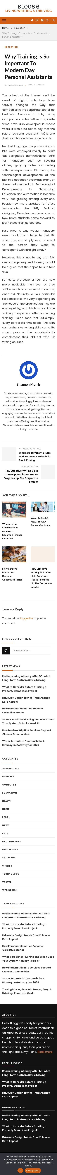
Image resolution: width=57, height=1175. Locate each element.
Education (11, 47)
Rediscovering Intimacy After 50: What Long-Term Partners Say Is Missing (26, 678)
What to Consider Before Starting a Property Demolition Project (24, 689)
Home (5, 809)
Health (7, 801)
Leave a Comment (36, 84)
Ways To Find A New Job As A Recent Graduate (40, 521)
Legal (6, 817)
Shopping (8, 857)
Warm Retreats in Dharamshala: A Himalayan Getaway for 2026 (23, 743)
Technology (10, 873)
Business (8, 776)
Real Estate (10, 849)
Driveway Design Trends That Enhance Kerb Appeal (26, 700)
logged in (26, 618)
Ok (20, 1170)
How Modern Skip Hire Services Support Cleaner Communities (26, 732)
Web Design (10, 890)
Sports (7, 865)
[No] (53, 1163)
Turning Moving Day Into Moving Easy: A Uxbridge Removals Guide (27, 991)
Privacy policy (33, 1170)
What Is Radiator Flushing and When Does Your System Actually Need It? (28, 721)
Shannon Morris (15, 85)
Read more (45, 1052)
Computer (9, 784)
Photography (11, 841)
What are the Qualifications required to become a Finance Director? (12, 531)
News (5, 825)
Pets (5, 833)
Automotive (10, 768)
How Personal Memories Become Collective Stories (22, 710)
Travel (6, 882)
